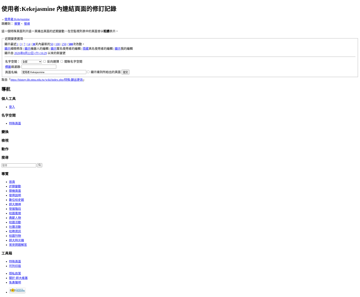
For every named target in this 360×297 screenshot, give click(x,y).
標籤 (8, 66)
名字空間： (12, 61)
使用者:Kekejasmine (17, 19)
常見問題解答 (18, 244)
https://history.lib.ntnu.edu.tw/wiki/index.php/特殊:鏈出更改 (46, 79)
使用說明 (15, 195)
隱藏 (86, 48)
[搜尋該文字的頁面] (39, 165)
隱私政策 (15, 273)
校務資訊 (15, 231)
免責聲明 (15, 282)
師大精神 (15, 204)
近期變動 (15, 186)
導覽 (17, 23)
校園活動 (15, 222)
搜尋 (27, 23)
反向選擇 (53, 61)
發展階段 (15, 208)
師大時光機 (16, 240)
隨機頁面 (15, 190)
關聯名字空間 (73, 61)
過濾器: (13, 66)
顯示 (7, 48)
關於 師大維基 (18, 278)
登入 (12, 106)
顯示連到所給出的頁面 (106, 72)
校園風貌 (15, 213)
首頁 (12, 181)
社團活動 (15, 226)
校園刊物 (15, 235)
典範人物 (15, 217)
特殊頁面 (15, 123)
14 (28, 44)
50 (51, 44)
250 (64, 44)
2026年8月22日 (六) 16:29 (30, 53)
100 (57, 44)
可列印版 (15, 266)
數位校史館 (16, 199)
